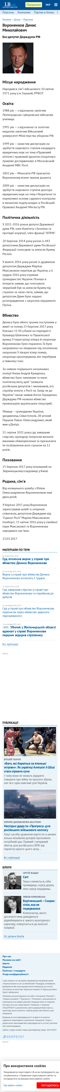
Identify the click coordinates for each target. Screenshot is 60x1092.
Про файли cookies (13, 1085)
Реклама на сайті (11, 959)
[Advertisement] (30, 685)
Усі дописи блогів (14, 936)
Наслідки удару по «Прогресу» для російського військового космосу (27, 828)
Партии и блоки (44, 12)
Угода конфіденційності (15, 974)
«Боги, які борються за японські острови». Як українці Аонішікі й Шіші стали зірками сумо (29, 767)
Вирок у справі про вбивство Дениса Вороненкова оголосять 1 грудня (26, 576)
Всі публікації (10, 644)
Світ (25, 877)
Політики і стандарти (13, 970)
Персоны (8, 12)
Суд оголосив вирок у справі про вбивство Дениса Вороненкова (25, 561)
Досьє (17, 19)
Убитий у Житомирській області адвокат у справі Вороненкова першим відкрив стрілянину (29, 631)
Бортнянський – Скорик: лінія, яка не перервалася (39, 905)
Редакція (7, 966)
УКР (48, 4)
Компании (24, 12)
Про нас (6, 956)
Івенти (6, 963)
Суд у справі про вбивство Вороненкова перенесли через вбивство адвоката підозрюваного (28, 612)
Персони (28, 19)
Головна (6, 19)
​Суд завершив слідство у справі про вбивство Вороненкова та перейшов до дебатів (28, 593)
